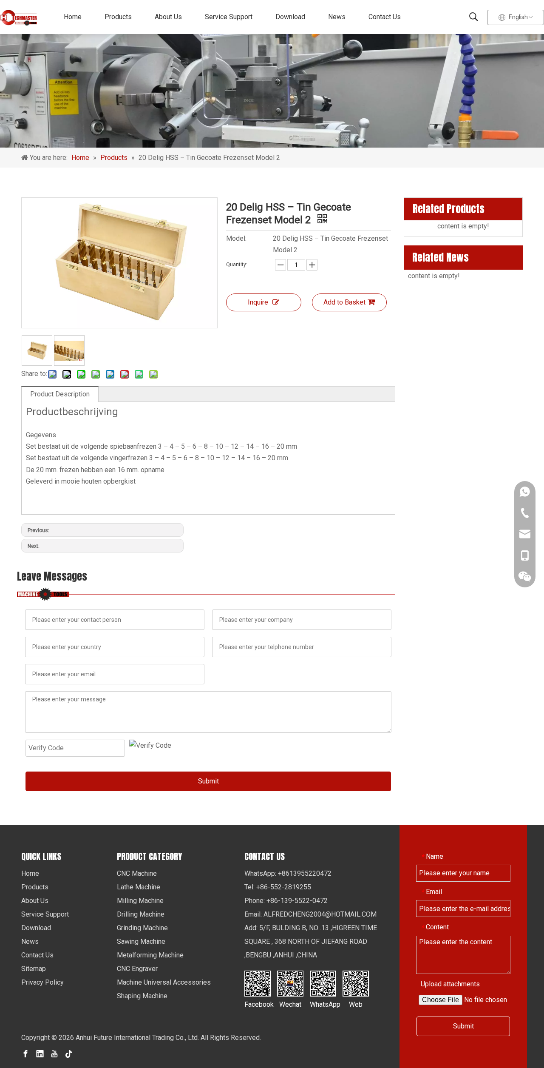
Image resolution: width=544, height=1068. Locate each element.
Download (290, 17)
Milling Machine (140, 901)
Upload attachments (450, 984)
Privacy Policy (42, 982)
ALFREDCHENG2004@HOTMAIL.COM (320, 914)
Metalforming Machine (150, 955)
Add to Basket (344, 302)
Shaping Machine (142, 996)
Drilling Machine (140, 914)
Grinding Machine (142, 928)
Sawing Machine (141, 941)
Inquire (258, 302)
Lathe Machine (138, 887)
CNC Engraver (137, 969)
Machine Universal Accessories (164, 982)
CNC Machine (137, 873)
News (337, 17)
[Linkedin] (40, 1053)
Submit (208, 781)
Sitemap (33, 969)
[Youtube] (54, 1053)
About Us (168, 17)
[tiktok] (69, 1053)
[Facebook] (25, 1053)
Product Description (60, 394)
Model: (236, 238)
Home (73, 17)
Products (118, 17)
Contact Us (384, 17)
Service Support (228, 17)
